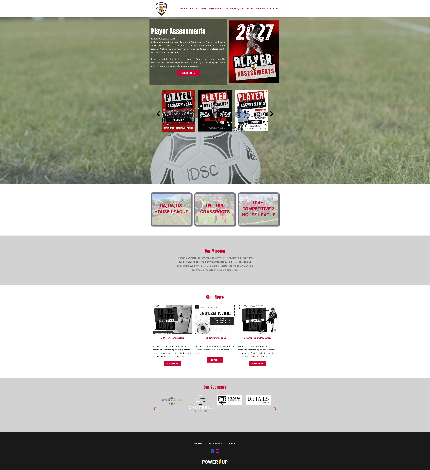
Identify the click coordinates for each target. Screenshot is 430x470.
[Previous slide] (158, 113)
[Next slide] (271, 113)
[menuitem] (183, 8)
